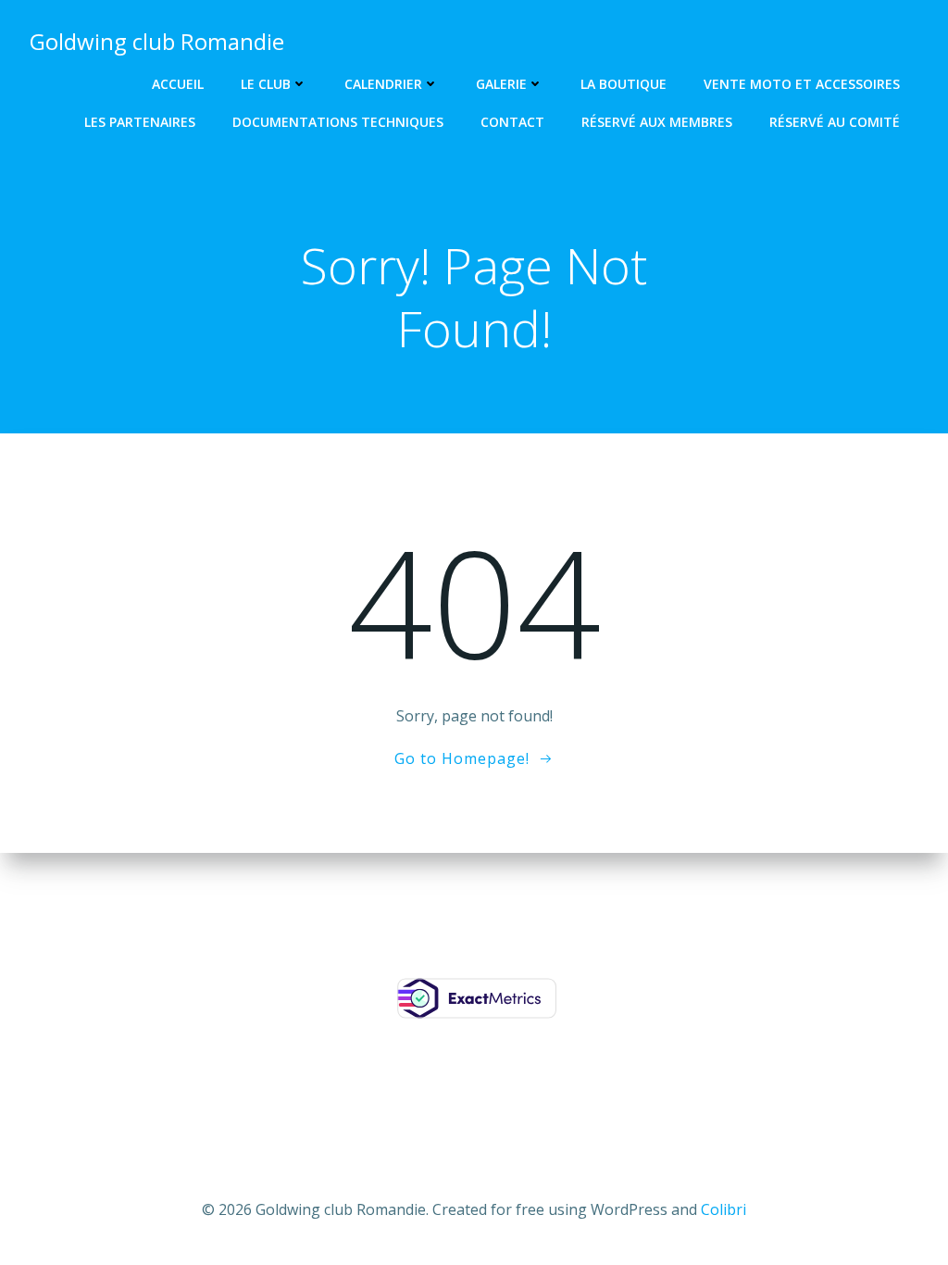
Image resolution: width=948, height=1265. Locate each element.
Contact (512, 122)
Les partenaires (139, 122)
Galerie (501, 84)
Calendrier (383, 84)
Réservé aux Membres (656, 122)
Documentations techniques (337, 122)
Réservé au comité (834, 122)
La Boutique (623, 84)
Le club (266, 84)
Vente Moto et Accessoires (802, 84)
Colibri (723, 1209)
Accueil (178, 84)
